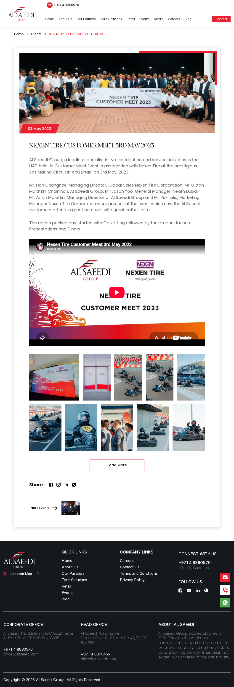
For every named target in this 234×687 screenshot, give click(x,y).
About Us (70, 567)
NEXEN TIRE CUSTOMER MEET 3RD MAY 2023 (77, 34)
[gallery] (54, 377)
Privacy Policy (132, 580)
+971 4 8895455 (95, 654)
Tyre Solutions (74, 580)
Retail (66, 586)
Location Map (21, 574)
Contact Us (129, 567)
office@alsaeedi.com (195, 567)
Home (19, 34)
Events (36, 34)
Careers (127, 560)
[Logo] (21, 14)
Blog (65, 599)
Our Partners (73, 573)
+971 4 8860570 (66, 5)
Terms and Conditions (139, 573)
